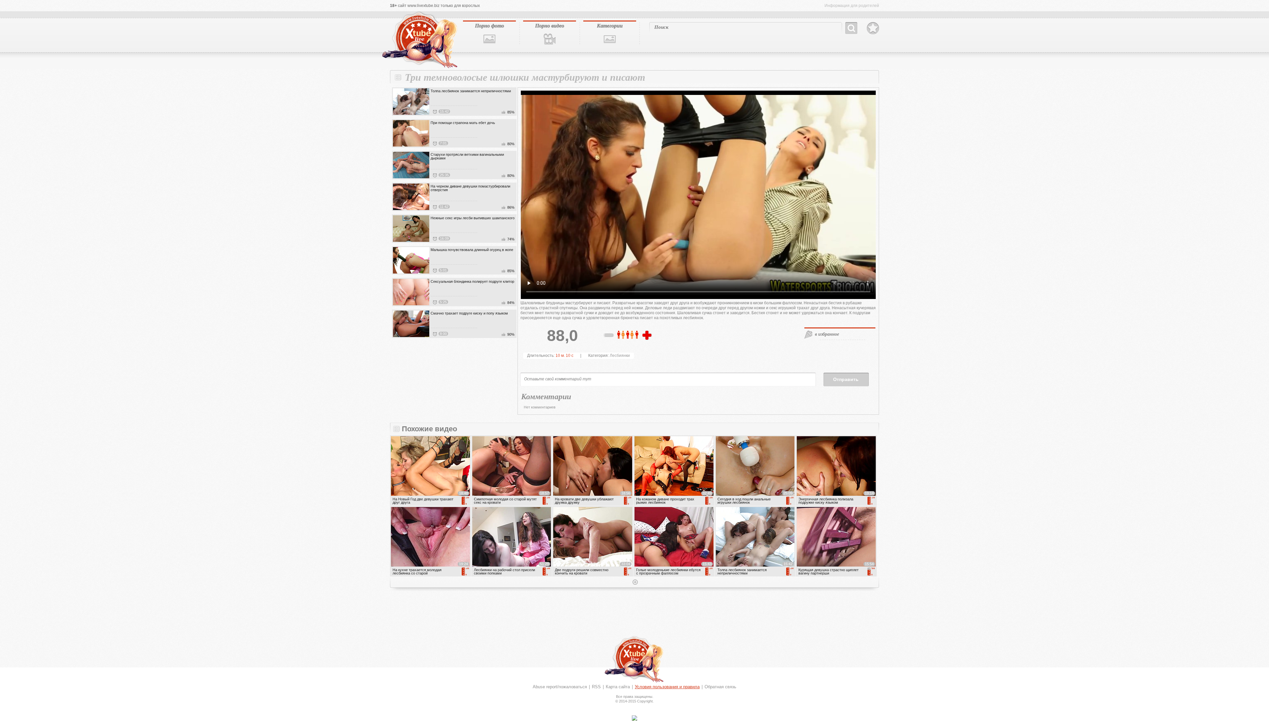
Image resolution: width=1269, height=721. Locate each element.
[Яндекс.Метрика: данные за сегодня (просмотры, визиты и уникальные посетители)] (634, 718)
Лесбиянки (620, 355)
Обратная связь (720, 686)
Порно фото (489, 25)
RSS (596, 686)
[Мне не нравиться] (609, 336)
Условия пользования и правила (667, 686)
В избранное (873, 28)
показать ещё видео (634, 582)
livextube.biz (419, 40)
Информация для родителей (852, 5)
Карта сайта (618, 686)
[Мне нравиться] (647, 336)
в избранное (827, 334)
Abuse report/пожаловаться (560, 686)
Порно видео (549, 25)
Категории (610, 25)
